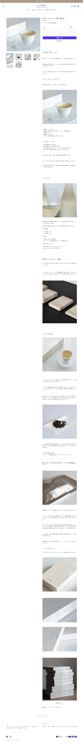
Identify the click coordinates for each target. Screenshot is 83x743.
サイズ (44, 27)
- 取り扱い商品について (11, 728)
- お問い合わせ (20, 728)
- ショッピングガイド (14, 726)
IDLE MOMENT (11, 740)
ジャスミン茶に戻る (42, 715)
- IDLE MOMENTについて (25, 726)
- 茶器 (69, 726)
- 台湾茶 (44, 726)
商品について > (59, 703)
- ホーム (7, 726)
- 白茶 (56, 726)
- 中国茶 (48, 726)
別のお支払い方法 (60, 40)
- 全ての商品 (74, 726)
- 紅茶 (60, 726)
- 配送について (35, 726)
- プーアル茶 (64, 726)
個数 (71, 27)
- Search (25, 728)
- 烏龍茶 (52, 726)
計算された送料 (53, 22)
